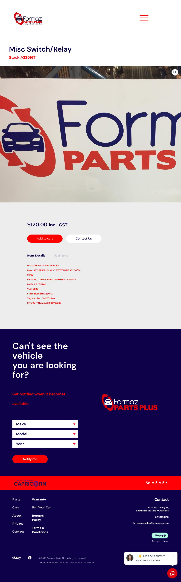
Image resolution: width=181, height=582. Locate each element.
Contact (18, 531)
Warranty (39, 499)
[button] (175, 72)
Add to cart (45, 238)
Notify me (30, 459)
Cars (15, 507)
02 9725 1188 (162, 517)
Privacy (18, 523)
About (16, 515)
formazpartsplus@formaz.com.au (151, 523)
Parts (16, 499)
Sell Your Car (41, 507)
